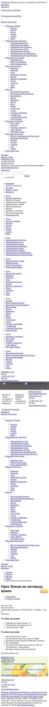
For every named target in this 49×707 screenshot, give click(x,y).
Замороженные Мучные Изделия (23, 56)
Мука (12, 104)
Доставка (4, 155)
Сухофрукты (15, 115)
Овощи (13, 30)
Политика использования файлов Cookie (30, 694)
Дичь (12, 73)
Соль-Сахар (15, 109)
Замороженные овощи (19, 45)
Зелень (13, 34)
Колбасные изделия (18, 75)
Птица (13, 81)
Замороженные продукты (16, 41)
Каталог (9, 574)
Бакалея (9, 89)
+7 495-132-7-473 (8, 161)
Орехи (13, 106)
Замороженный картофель (21, 47)
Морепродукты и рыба (15, 58)
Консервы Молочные (19, 138)
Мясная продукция (13, 66)
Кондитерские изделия (19, 92)
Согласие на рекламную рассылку (15, 696)
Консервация (15, 96)
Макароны (14, 100)
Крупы (13, 98)
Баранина (14, 68)
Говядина (14, 70)
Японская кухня (12, 151)
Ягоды (13, 32)
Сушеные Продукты (18, 117)
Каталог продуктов (9, 22)
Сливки (13, 142)
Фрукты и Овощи (13, 26)
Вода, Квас (14, 123)
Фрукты (13, 28)
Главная (9, 572)
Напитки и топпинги (14, 121)
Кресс (12, 39)
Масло (13, 102)
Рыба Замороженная (18, 64)
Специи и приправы (18, 113)
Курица (13, 77)
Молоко (13, 140)
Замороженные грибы (19, 49)
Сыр (12, 147)
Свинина (14, 83)
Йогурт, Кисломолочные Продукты (24, 136)
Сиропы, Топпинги (18, 128)
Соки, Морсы (15, 130)
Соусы (13, 111)
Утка (12, 85)
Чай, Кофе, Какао (17, 132)
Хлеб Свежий (16, 119)
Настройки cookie (36, 696)
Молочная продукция (14, 134)
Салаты (13, 37)
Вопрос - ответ (7, 157)
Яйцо (12, 87)
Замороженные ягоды (19, 43)
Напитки (14, 125)
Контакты (5, 7)
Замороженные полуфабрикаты (23, 53)
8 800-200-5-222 (7, 159)
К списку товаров (13, 599)
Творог (13, 149)
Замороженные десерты (20, 51)
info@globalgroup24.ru (25, 705)
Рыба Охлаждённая (18, 62)
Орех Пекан (10, 597)
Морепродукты (16, 60)
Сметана (13, 145)
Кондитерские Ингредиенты (22, 94)
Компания (5, 5)
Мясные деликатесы (18, 79)
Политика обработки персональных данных (19, 692)
